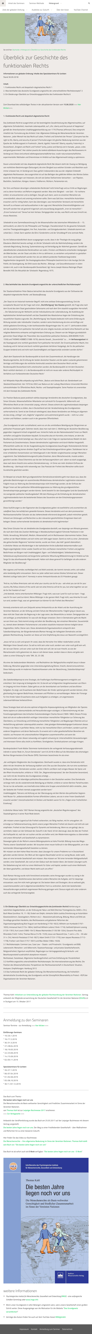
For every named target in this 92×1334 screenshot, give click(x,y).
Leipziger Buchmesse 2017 (34, 1110)
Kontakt (34, 1329)
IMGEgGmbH (60, 1317)
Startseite (15, 49)
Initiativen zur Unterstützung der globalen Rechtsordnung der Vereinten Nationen (48, 994)
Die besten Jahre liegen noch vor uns (18, 1127)
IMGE (64, 1296)
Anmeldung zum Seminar (50, 1329)
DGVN (82, 998)
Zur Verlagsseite (13, 1113)
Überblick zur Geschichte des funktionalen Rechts (48, 49)
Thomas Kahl (12, 1110)
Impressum (24, 1329)
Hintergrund (25, 49)
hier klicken (40, 1025)
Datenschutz (67, 1329)
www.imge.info (32, 1299)
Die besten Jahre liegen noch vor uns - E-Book (63, 1151)
